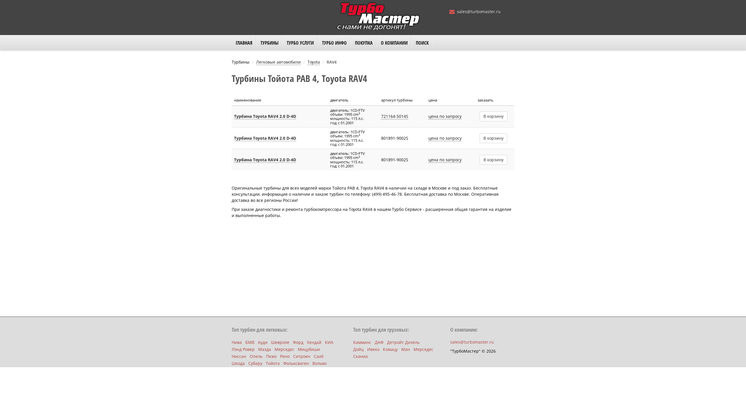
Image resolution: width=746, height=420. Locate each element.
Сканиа (360, 356)
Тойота (273, 363)
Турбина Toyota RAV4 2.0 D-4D (265, 116)
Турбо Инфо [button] (334, 43)
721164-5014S (394, 116)
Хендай (314, 342)
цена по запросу (445, 116)
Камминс (362, 342)
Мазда (264, 349)
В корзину (493, 116)
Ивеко (373, 349)
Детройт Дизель (403, 342)
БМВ (249, 342)
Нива (237, 342)
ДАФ (379, 342)
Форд (298, 342)
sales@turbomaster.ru (479, 11)
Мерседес (284, 349)
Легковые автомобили (278, 62)
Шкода (238, 363)
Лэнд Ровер (243, 349)
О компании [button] (394, 43)
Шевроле (280, 342)
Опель (256, 356)
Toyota (313, 62)
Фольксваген (296, 363)
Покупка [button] (364, 43)
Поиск (422, 43)
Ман (405, 349)
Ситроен (301, 356)
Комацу (390, 349)
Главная (244, 43)
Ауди (263, 342)
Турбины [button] (270, 43)
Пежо (271, 356)
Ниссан (239, 356)
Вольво (319, 363)
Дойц (358, 349)
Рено (285, 356)
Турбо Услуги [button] (300, 43)
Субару (255, 363)
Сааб (318, 356)
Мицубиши (309, 349)
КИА (329, 342)
